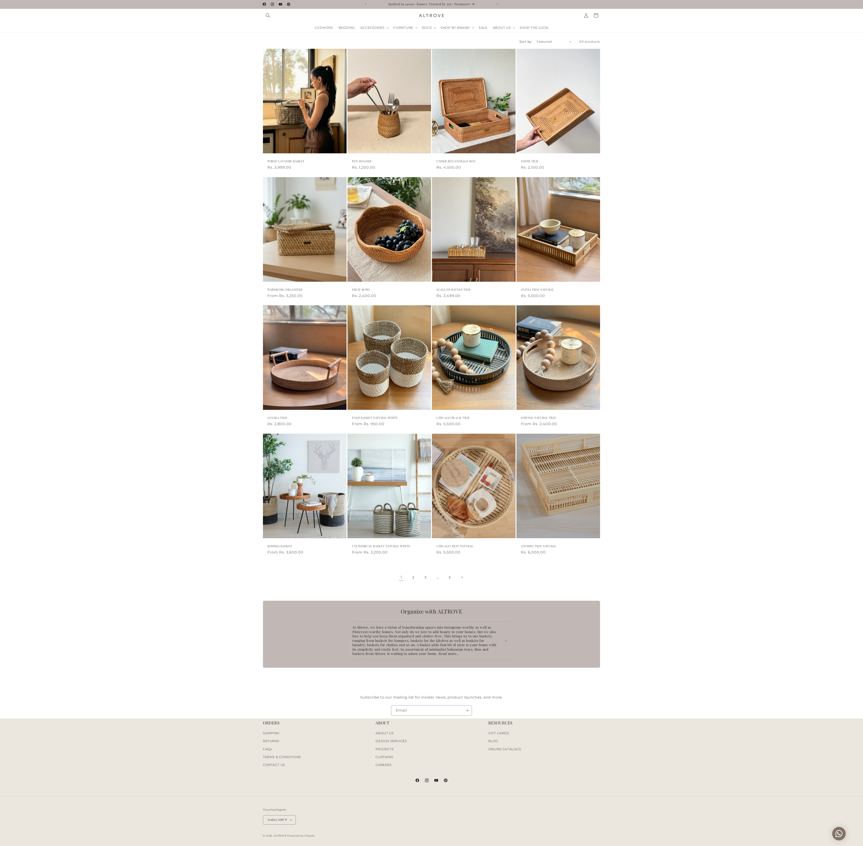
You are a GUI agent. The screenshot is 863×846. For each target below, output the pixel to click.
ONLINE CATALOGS (504, 749)
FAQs (267, 749)
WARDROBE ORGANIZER (284, 289)
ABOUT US (385, 733)
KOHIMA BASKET (279, 546)
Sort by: (525, 42)
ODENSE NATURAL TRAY (538, 418)
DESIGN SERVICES (391, 741)
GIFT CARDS (498, 733)
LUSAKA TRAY (277, 418)
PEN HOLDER (361, 161)
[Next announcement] (497, 4)
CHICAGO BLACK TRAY (453, 418)
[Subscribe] (467, 710)
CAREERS (383, 765)
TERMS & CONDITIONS (282, 757)
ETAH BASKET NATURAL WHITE (375, 418)
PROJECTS (385, 749)
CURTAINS (384, 757)
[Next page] (462, 577)
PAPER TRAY (530, 161)
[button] (268, 15)
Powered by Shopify (301, 835)
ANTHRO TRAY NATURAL (538, 546)
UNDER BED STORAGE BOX (456, 161)
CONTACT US (274, 765)
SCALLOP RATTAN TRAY (453, 289)
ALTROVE (280, 835)
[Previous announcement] (366, 4)
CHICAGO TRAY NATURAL (455, 546)
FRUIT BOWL (361, 289)
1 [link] (401, 577)
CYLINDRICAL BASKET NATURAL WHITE (381, 546)
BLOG (493, 741)
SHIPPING (271, 733)
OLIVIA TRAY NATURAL (537, 289)
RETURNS (271, 741)
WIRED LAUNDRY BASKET (286, 161)
